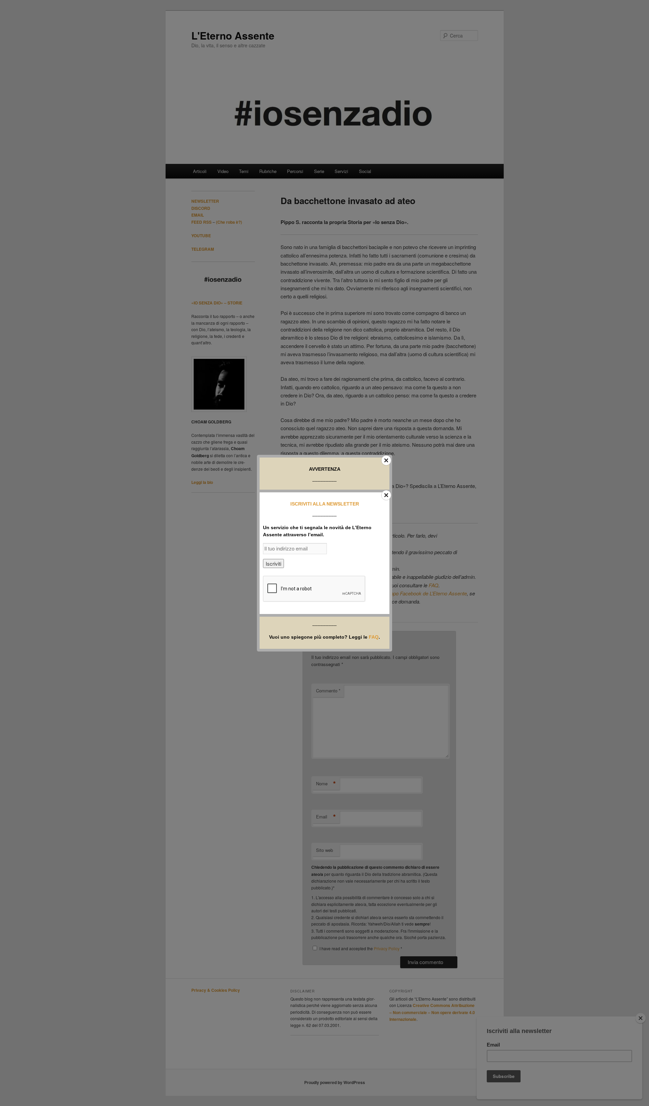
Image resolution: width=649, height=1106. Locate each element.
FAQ (374, 637)
